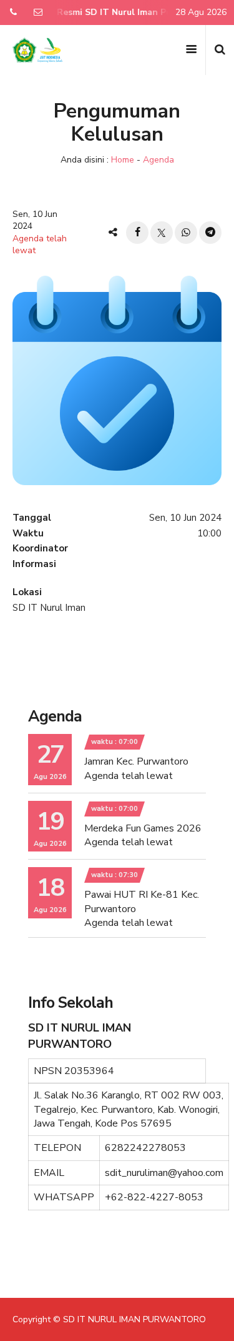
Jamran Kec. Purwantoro (136, 761)
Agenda (158, 160)
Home (122, 160)
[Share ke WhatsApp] (186, 232)
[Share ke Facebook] (137, 232)
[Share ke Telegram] (210, 232)
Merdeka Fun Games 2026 (143, 828)
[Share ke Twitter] (161, 232)
